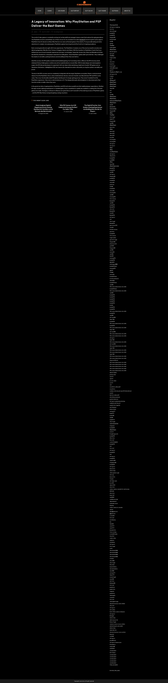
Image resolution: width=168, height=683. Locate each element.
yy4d (111, 548)
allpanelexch (113, 501)
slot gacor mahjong (115, 27)
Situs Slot (112, 564)
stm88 (111, 417)
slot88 (111, 41)
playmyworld (113, 243)
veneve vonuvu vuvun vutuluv (117, 624)
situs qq (112, 474)
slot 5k (111, 78)
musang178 (112, 139)
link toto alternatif (114, 395)
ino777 (111, 382)
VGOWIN (112, 280)
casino (49, 11)
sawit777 (112, 526)
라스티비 (112, 536)
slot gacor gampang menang (117, 401)
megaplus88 (113, 462)
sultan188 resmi (114, 68)
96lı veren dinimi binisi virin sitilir (118, 286)
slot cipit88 (113, 317)
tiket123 (112, 524)
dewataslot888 (114, 550)
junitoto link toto (114, 399)
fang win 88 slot (114, 360)
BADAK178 (112, 106)
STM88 (111, 272)
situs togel (112, 221)
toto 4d (112, 29)
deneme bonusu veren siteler (117, 603)
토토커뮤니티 (113, 630)
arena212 (112, 182)
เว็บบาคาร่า (112, 156)
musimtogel (113, 577)
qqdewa (112, 540)
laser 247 (112, 495)
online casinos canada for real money (119, 489)
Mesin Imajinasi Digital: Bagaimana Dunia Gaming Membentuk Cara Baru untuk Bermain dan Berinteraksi (43, 108)
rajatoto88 (112, 460)
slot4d (111, 43)
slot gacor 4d (113, 74)
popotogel (112, 66)
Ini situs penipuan (114, 278)
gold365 (112, 245)
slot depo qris (113, 481)
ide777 (111, 378)
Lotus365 (112, 515)
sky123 (111, 104)
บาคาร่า (112, 432)
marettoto (112, 389)
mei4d (111, 393)
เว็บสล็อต (112, 45)
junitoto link (113, 374)
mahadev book (114, 503)
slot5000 (115, 11)
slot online (102, 11)
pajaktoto (112, 419)
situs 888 (112, 560)
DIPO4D (112, 491)
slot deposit (75, 11)
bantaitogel (113, 39)
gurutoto (112, 231)
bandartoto (113, 530)
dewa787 (112, 131)
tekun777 (112, 575)
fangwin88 (112, 37)
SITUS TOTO (113, 409)
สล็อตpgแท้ (112, 80)
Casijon (112, 76)
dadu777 (112, 119)
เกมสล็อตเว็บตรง (114, 151)
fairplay (112, 505)
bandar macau (113, 229)
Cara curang (113, 532)
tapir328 (112, 164)
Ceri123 (111, 213)
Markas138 (112, 583)
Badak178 (112, 168)
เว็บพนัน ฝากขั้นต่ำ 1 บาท (116, 72)
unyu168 (112, 579)
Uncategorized (58, 32)
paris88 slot (113, 640)
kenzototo (112, 468)
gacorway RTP (113, 225)
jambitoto (112, 587)
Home (39, 11)
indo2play (112, 542)
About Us (127, 11)
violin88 (112, 636)
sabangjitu (112, 595)
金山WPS (112, 262)
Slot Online (112, 652)
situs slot (112, 209)
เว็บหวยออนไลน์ (114, 25)
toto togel (112, 117)
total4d (112, 558)
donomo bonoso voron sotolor (118, 632)
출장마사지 (112, 513)
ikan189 (112, 256)
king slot (112, 634)
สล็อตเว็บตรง (113, 49)
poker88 (112, 415)
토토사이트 (112, 470)
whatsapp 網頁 (114, 264)
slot (111, 90)
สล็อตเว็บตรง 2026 (114, 166)
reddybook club (114, 499)
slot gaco (112, 337)
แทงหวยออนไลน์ (114, 423)
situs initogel (113, 31)
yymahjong (112, 519)
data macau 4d (114, 620)
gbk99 (111, 270)
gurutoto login (113, 239)
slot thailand (113, 407)
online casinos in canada (116, 507)
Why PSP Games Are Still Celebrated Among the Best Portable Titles (67, 107)
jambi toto (112, 589)
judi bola (112, 184)
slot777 (111, 70)
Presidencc (113, 644)
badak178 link (113, 266)
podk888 (112, 160)
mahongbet (113, 47)
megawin (112, 425)
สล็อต (111, 113)
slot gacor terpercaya (115, 642)
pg (110, 521)
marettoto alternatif (115, 387)
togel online (113, 57)
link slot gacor (113, 51)
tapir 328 (112, 319)
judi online (61, 11)
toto (111, 59)
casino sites (113, 538)
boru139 (112, 483)
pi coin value (113, 380)
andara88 (112, 646)
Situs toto (112, 438)
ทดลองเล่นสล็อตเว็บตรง (115, 100)
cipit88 (111, 94)
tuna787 (112, 137)
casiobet (112, 597)
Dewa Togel (113, 622)
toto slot (112, 53)
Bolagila (112, 615)
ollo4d (111, 509)
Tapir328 (112, 88)
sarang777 (112, 411)
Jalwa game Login (114, 472)
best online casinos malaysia (117, 611)
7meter (112, 479)
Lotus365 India (113, 534)
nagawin (112, 591)
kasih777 (112, 413)
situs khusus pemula (115, 397)
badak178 (112, 33)
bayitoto (112, 64)
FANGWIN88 (113, 109)
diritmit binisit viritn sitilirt (116, 626)
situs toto (112, 61)
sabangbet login (114, 601)
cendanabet (113, 650)
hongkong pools (114, 434)
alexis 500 (112, 485)
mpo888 (112, 570)
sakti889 (112, 497)
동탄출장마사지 (114, 511)
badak (111, 305)
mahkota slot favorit (115, 403)
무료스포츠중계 (114, 665)
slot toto (112, 581)
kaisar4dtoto (113, 566)
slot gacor (88, 11)
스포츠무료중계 (114, 442)
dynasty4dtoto (114, 568)
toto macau (113, 198)
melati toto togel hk (115, 405)
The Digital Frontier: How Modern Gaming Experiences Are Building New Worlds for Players (92, 108)
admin (35, 32)
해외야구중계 (113, 372)
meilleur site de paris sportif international (120, 391)
